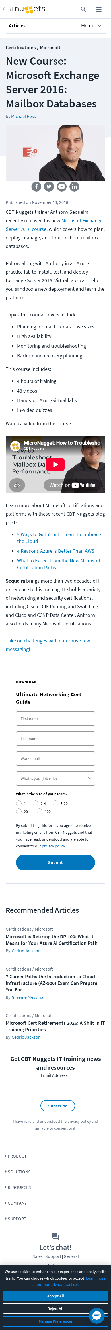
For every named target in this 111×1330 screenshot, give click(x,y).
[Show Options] (89, 778)
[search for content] (83, 9)
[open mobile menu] (98, 9)
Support (17, 1218)
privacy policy (53, 846)
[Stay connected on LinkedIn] (74, 188)
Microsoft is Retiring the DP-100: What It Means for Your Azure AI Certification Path (52, 939)
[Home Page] (13, 9)
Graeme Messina (27, 997)
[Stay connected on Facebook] (36, 188)
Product (17, 1156)
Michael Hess (23, 116)
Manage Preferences (56, 1321)
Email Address (54, 1075)
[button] (56, 25)
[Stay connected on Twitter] (49, 188)
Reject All (55, 1308)
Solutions (19, 1171)
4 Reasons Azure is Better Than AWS (55, 551)
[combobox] (54, 778)
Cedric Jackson (26, 950)
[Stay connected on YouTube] (62, 188)
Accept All (55, 1295)
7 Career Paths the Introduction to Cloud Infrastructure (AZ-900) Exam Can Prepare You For (51, 983)
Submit (55, 862)
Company (17, 1203)
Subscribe (57, 1106)
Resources (19, 1187)
